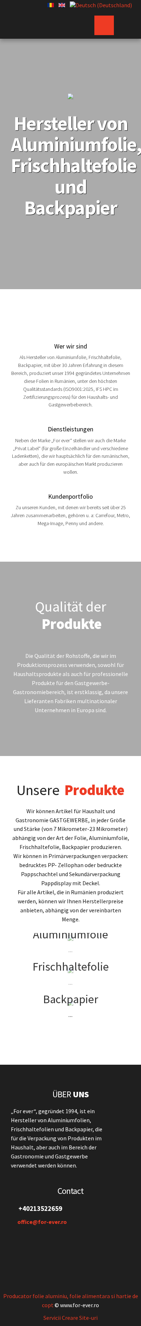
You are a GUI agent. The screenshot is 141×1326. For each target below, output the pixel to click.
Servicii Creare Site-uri (70, 1317)
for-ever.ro (40, 22)
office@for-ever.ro (42, 1221)
